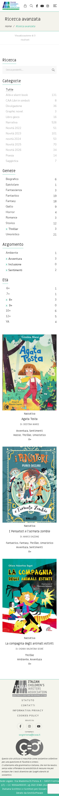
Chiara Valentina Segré (31, 648)
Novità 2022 (13, 128)
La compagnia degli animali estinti (29, 643)
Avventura (15, 259)
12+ (8, 316)
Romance (11, 217)
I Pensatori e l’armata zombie (29, 531)
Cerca (53, 70)
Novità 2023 (13, 133)
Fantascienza (14, 190)
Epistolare (12, 185)
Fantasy (11, 201)
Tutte (9, 89)
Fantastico (12, 196)
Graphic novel (14, 111)
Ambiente (12, 253)
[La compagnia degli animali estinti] (29, 597)
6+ (8, 288)
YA (7, 322)
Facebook (37, 5)
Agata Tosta (29, 419)
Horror (10, 212)
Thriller (13, 229)
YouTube (42, 5)
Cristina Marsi (31, 424)
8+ (10, 300)
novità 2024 (13, 139)
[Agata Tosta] (29, 372)
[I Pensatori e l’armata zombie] (29, 485)
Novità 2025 (13, 144)
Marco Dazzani (31, 536)
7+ (8, 294)
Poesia (10, 155)
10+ (8, 311)
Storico (10, 223)
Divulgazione (14, 106)
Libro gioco (13, 117)
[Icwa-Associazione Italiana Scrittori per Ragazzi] (10, 6)
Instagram (47, 5)
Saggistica (12, 161)
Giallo (9, 206)
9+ (10, 305)
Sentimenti (15, 270)
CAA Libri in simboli (18, 100)
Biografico (12, 179)
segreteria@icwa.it (29, 735)
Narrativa (29, 413)
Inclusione (14, 264)
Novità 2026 (13, 150)
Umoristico (12, 234)
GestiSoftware (35, 793)
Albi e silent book (17, 95)
